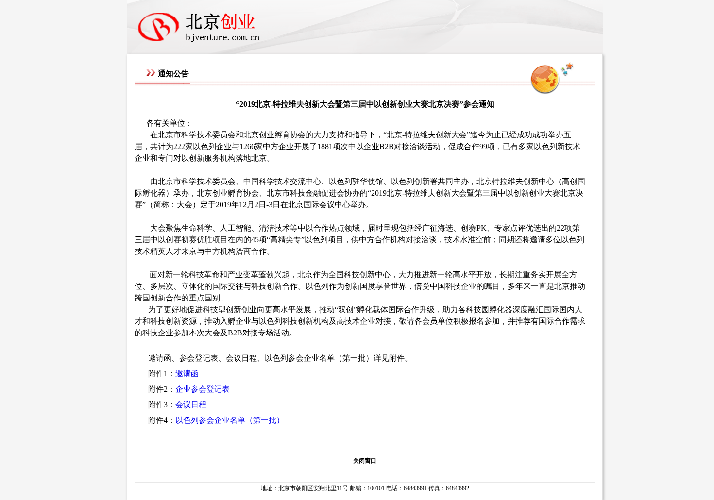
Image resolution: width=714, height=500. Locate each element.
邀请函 (187, 373)
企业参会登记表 (202, 389)
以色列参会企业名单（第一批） (229, 420)
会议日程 (190, 404)
